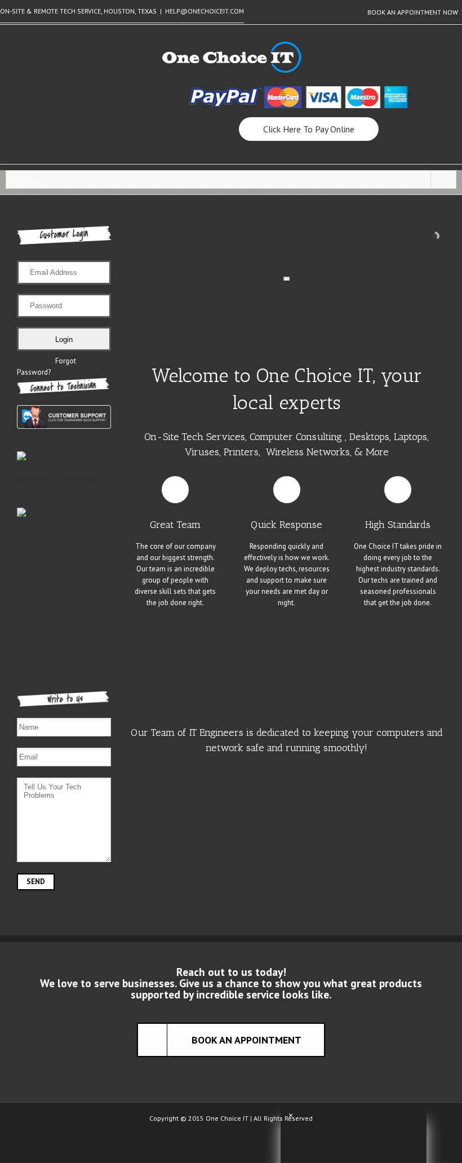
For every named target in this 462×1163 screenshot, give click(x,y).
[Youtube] (249, 1143)
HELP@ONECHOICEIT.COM (204, 11)
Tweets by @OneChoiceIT (58, 479)
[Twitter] (231, 1143)
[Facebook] (213, 1143)
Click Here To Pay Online (308, 129)
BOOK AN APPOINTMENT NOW (412, 12)
